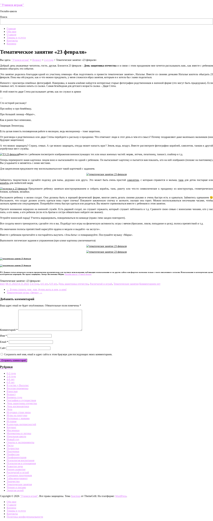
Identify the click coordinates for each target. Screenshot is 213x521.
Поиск (3, 17)
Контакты (12, 40)
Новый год (13, 439)
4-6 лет (44, 283)
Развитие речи (15, 466)
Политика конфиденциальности (25, 516)
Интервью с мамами (18, 418)
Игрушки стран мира (19, 412)
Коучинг (11, 427)
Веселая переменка (17, 388)
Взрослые (12, 391)
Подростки (13, 448)
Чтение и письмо (16, 487)
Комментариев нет (149, 283)
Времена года (14, 397)
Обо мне (11, 31)
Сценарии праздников (19, 475)
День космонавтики (18, 406)
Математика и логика (19, 433)
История (11, 421)
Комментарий (9, 329)
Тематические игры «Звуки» (24, 292)
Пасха (10, 445)
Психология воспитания (20, 460)
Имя (3, 335)
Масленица (13, 430)
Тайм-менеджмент (17, 478)
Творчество (13, 481)
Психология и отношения (21, 463)
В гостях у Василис (18, 385)
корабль (4, 183)
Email (4, 341)
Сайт (3, 348)
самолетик (133, 180)
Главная (11, 28)
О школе (11, 34)
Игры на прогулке (17, 415)
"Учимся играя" (12, 5)
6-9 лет (53, 283)
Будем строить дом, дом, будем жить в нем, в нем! (37, 289)
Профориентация (16, 457)
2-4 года (34, 283)
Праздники (13, 451)
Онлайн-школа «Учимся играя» (78, 274)
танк (181, 180)
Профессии (13, 454)
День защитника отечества (73, 283)
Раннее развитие (16, 469)
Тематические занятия (126, 283)
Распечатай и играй (101, 283)
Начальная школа (16, 436)
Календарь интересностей (21, 424)
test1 (2, 283)
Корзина (11, 43)
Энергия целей (15, 490)
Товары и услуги (16, 37)
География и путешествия (21, 400)
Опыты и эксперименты (20, 442)
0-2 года (11, 373)
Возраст (11, 394)
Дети (9, 409)
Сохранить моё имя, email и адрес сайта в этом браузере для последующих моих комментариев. (58, 354)
